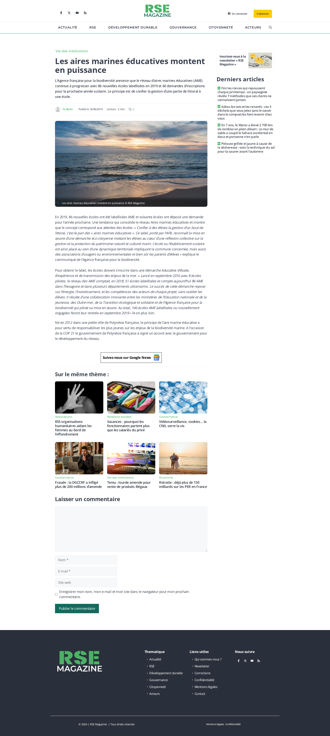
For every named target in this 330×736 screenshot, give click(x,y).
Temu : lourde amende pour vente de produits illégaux (129, 484)
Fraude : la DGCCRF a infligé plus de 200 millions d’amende (78, 484)
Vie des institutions (72, 51)
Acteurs (253, 27)
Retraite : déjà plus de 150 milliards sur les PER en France (183, 484)
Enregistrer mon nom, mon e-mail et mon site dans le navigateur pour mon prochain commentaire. (124, 594)
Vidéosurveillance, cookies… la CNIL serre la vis (182, 423)
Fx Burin (68, 109)
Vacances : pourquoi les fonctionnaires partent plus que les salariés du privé (128, 425)
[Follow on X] (69, 13)
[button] (270, 27)
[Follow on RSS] (85, 13)
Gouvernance (183, 27)
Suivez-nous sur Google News (127, 357)
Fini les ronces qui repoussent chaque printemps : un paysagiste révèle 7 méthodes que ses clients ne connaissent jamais (245, 94)
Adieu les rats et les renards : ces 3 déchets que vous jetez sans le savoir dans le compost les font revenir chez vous (245, 112)
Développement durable (133, 27)
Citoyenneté (221, 27)
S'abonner (263, 13)
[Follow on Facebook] (61, 13)
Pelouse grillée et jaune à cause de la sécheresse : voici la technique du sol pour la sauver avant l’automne (246, 147)
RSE (92, 27)
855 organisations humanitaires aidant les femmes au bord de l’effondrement (73, 427)
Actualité (67, 27)
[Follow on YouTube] (77, 13)
